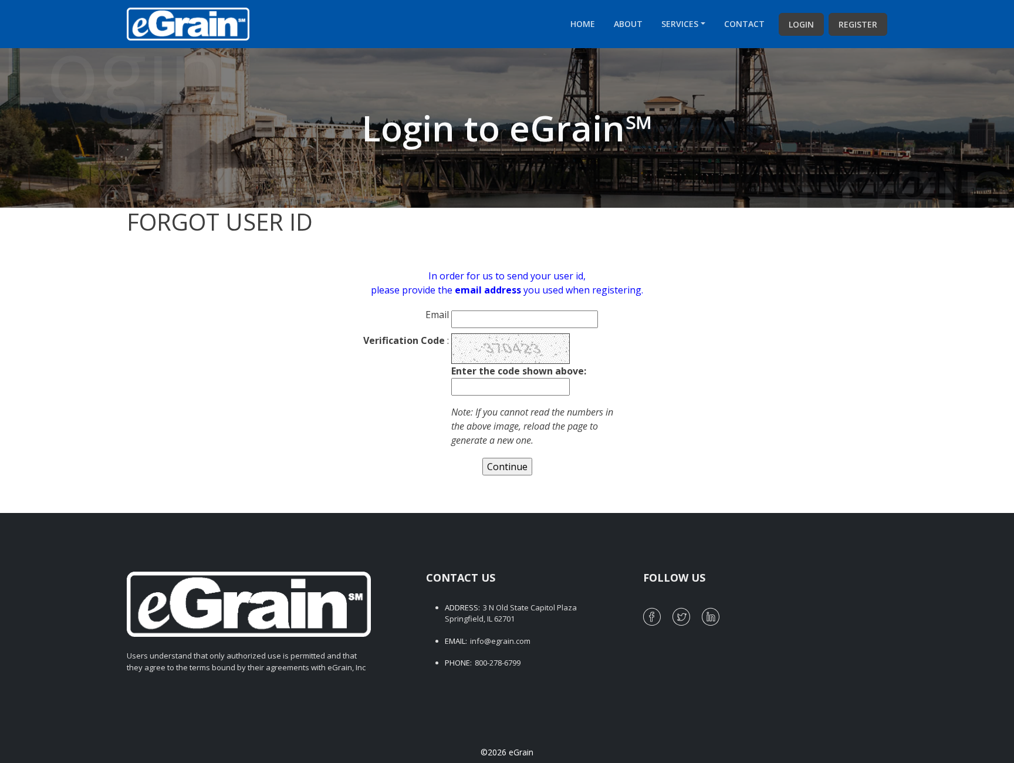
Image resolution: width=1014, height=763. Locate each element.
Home (582, 23)
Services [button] (679, 23)
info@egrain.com (500, 641)
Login (801, 24)
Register (858, 24)
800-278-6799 (497, 662)
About (628, 23)
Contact (744, 23)
